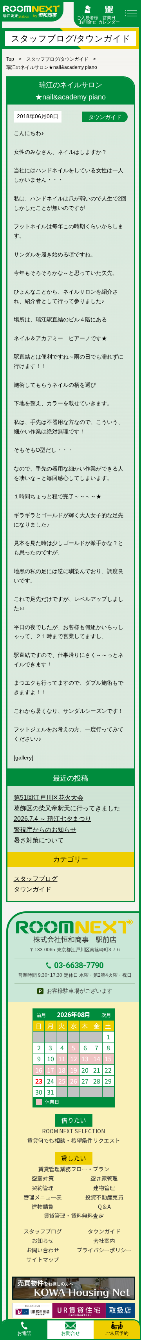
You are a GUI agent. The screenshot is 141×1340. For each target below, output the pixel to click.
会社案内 (104, 1240)
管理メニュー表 (43, 1197)
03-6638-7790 (78, 965)
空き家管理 (104, 1178)
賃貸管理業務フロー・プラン (73, 1169)
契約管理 (43, 1188)
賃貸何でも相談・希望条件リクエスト (73, 1140)
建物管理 (104, 1188)
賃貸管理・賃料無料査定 (73, 1215)
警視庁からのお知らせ (45, 829)
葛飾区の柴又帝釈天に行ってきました (67, 808)
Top (10, 59)
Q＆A (104, 1206)
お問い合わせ (42, 1250)
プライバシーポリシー (104, 1250)
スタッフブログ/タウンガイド (57, 59)
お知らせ (43, 1240)
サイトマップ (42, 1259)
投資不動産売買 (104, 1197)
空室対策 (43, 1178)
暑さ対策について (39, 840)
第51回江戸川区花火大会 (48, 797)
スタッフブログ (36, 878)
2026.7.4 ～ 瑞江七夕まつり (52, 818)
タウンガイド (105, 117)
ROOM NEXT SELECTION (73, 1131)
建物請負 (43, 1206)
